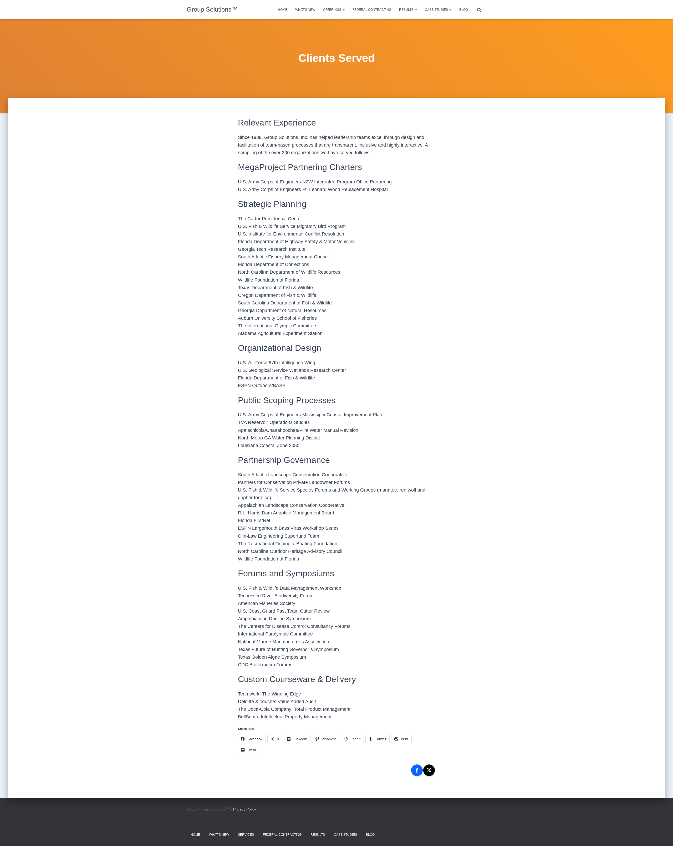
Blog (463, 10)
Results (406, 10)
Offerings (332, 10)
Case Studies (437, 10)
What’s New (305, 10)
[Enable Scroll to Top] (662, 835)
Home (282, 10)
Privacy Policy (244, 809)
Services (246, 835)
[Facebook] (417, 770)
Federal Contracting (372, 10)
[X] (429, 770)
